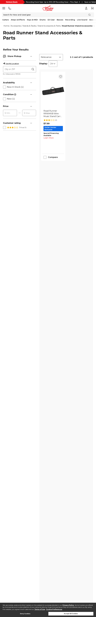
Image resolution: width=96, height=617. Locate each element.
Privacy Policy (68, 605)
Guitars (5, 20)
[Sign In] (86, 8)
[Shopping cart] (92, 8)
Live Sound (82, 20)
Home (6, 26)
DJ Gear (51, 20)
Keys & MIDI (32, 20)
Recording (70, 20)
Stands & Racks (29, 26)
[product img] (53, 91)
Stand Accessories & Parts (49, 26)
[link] (53, 114)
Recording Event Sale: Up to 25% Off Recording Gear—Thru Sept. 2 (53, 2)
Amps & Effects (18, 20)
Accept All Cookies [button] (71, 614)
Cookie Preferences (54, 609)
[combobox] (51, 57)
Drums (43, 20)
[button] (31, 56)
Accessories (16, 26)
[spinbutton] (10, 113)
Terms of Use (39, 609)
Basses (60, 20)
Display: (43, 63)
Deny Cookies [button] (25, 614)
